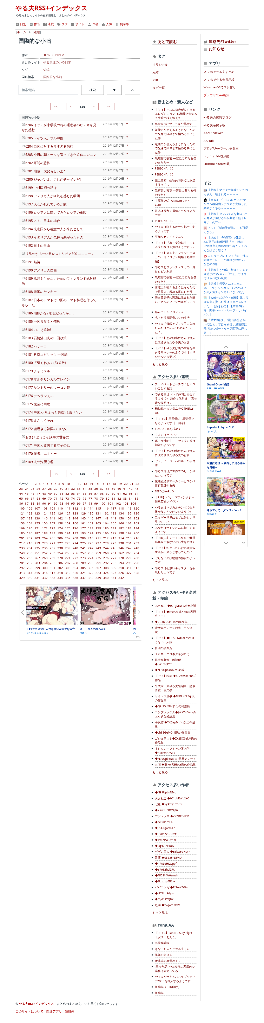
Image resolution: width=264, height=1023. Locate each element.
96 (79, 503)
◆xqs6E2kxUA (164, 846)
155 (37, 523)
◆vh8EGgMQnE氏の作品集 (172, 732)
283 (37, 563)
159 (68, 523)
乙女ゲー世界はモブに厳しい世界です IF (175, 520)
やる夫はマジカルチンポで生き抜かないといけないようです (175, 509)
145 (83, 518)
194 (90, 533)
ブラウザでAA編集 (216, 95)
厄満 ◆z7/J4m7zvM (167, 905)
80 (108, 498)
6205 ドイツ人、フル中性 (44, 138)
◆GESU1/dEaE (164, 822)
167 (129, 523)
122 (29, 513)
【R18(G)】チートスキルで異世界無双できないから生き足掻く (175, 540)
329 (22, 578)
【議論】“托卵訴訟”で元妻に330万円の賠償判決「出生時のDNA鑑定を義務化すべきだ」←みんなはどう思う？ (225, 244)
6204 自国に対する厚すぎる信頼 (49, 146)
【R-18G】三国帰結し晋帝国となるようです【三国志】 (174, 421)
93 (61, 503)
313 (22, 573)
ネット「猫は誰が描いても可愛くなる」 (226, 230)
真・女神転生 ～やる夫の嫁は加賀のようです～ (175, 443)
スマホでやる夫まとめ (219, 72)
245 (113, 548)
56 (90, 493)
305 (83, 568)
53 (73, 493)
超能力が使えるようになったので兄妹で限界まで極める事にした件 (175, 134)
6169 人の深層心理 (39, 462)
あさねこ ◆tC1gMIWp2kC (172, 798)
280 (136, 558)
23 (21, 488)
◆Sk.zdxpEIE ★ (165, 881)
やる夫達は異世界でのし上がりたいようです (175, 473)
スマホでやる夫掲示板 (219, 79)
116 (106, 508)
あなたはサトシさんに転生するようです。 (175, 530)
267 (37, 558)
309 (113, 568)
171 (37, 528)
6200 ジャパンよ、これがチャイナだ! (53, 179)
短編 (46, 70)
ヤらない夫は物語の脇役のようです (175, 560)
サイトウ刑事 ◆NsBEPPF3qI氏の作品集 (175, 698)
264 (136, 553)
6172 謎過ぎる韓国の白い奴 (46, 429)
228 (106, 543)
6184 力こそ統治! (38, 329)
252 (45, 553)
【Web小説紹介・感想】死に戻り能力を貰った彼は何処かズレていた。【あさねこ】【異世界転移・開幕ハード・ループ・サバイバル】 (226, 306)
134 (121, 513)
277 (113, 558)
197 (113, 533)
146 (90, 518)
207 (68, 538)
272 (75, 558)
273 (83, 558)
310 (121, 568)
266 (29, 558)
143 (68, 518)
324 (106, 573)
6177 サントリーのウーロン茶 (47, 387)
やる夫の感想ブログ (217, 117)
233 (22, 548)
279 (129, 558)
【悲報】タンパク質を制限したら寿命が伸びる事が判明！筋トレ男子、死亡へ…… (226, 218)
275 (98, 558)
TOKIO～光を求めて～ (169, 429)
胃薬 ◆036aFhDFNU (168, 857)
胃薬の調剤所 (163, 648)
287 (68, 563)
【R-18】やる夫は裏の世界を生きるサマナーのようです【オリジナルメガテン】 (175, 352)
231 (129, 543)
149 (113, 518)
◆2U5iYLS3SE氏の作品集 (171, 622)
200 (136, 533)
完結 (155, 72)
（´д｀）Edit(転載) (216, 156)
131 (98, 513)
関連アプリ (54, 1011)
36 (96, 488)
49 (50, 493)
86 (21, 503)
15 (97, 483)
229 (113, 543)
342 (121, 578)
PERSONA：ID (164, 168)
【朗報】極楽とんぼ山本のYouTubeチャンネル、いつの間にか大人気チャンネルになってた (225, 288)
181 (113, 528)
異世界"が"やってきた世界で (173, 124)
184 (136, 528)
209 (83, 538)
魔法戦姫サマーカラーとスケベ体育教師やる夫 (175, 483)
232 (136, 543)
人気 (108, 24)
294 (121, 563)
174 (60, 528)
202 (29, 538)
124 (45, 513)
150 (121, 518)
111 (68, 508)
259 (98, 553)
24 (27, 488)
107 (37, 508)
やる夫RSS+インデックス (51, 8)
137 (22, 518)
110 (60, 508)
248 (136, 548)
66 (27, 498)
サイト (79, 24)
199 (129, 533)
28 (50, 488)
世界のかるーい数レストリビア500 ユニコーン (59, 253)
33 (79, 488)
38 (108, 488)
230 (121, 543)
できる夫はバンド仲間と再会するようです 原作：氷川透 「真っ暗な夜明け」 (176, 398)
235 (37, 548)
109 (52, 508)
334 (60, 578)
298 (29, 568)
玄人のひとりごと (166, 435)
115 (98, 508)
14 (91, 483)
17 (108, 483)
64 (136, 493)
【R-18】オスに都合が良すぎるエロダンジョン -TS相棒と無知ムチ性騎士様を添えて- (176, 114)
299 (37, 568)
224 (75, 543)
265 (22, 558)
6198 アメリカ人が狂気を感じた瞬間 (52, 196)
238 (60, 548)
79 (102, 498)
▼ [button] (114, 90)
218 (29, 543)
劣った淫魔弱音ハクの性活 (172, 318)
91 (50, 503)
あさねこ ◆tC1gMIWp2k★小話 (175, 606)
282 (29, 563)
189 (52, 533)
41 (125, 488)
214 (121, 538)
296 (136, 563)
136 (136, 513)
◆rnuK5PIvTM (53, 55)
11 (74, 483)
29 (56, 488)
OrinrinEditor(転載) (217, 164)
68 (38, 498)
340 (106, 578)
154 (29, 523)
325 (113, 573)
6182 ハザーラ (36, 346)
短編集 (159, 993)
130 (90, 513)
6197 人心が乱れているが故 (46, 204)
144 (75, 518)
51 (61, 493)
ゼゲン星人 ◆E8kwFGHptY (172, 851)
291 (98, 563)
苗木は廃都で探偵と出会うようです (175, 213)
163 (98, 523)
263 (129, 553)
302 (60, 568)
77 (90, 498)
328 (136, 573)
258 (90, 553)
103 (125, 503)
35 (90, 488)
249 (22, 553)
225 (83, 543)
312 (136, 568)
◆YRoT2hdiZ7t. (165, 869)
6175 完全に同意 (37, 404)
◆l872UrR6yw (164, 893)
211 (98, 538)
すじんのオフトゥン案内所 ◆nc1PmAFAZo (172, 751)
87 (27, 503)
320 (75, 573)
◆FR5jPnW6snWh (166, 875)
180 (106, 528)
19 (120, 483)
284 (45, 563)
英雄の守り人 (163, 955)
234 (29, 548)
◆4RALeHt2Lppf (166, 863)
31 (67, 488)
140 (45, 518)
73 (67, 498)
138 (29, 518)
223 (68, 543)
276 (106, 558)
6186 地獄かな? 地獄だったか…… (49, 313)
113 (83, 508)
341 (113, 578)
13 (85, 483)
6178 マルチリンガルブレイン (47, 379)
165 (113, 523)
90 (44, 503)
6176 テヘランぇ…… (40, 396)
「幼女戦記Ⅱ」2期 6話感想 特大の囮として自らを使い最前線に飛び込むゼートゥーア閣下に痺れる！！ (225, 326)
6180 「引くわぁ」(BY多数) (45, 362)
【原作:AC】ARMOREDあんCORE (172, 203)
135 (129, 513)
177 (83, 528)
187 (37, 533)
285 (52, 563)
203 (37, 538)
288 (75, 563)
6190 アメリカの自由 (41, 270)
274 (90, 558)
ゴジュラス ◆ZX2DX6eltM (172, 816)
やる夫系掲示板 (214, 125)
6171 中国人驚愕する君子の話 (47, 445)
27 (44, 488)
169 (22, 528)
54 (79, 493)
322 (90, 573)
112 (75, 508)
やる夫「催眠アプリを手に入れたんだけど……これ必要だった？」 (175, 328)
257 (83, 553)
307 (98, 568)
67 (32, 498)
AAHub (209, 141)
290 (90, 563)
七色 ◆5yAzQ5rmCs (168, 804)
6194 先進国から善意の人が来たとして (54, 229)
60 (113, 493)
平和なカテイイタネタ (169, 237)
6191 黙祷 (32, 262)
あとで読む (167, 41)
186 (29, 533)
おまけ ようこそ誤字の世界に (47, 437)
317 (52, 573)
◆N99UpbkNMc (165, 792)
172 (45, 528)
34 (84, 488)
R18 (155, 80)
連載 (50, 24)
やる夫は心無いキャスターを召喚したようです (175, 570)
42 (131, 488)
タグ (64, 24)
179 (98, 528)
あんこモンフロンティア (171, 312)
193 (83, 533)
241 (83, 548)
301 (52, 568)
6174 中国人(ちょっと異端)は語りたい (53, 412)
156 (45, 523)
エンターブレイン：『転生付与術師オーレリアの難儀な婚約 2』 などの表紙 (226, 260)
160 (75, 523)
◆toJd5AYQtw (164, 899)
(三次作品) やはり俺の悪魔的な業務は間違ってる (175, 969)
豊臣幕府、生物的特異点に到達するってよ (175, 182)
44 (21, 493)
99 (96, 503)
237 (52, 548)
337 (83, 578)
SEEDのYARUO (164, 491)
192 (75, 533)
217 (22, 543)
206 (60, 538)
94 (67, 503)
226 (90, 543)
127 (68, 513)
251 (37, 553)
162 (90, 523)
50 (56, 493)
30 (61, 488)
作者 (94, 24)
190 (60, 533)
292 (106, 563)
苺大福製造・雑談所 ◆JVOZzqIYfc (168, 662)
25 (32, 488)
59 (108, 493)
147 (98, 518)
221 (52, 543)
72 (61, 498)
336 (75, 578)
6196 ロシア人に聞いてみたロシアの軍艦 (55, 212)
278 (121, 558)
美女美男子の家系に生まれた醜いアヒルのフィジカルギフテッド (175, 302)
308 (106, 568)
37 (102, 488)
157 (52, 523)
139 (37, 518)
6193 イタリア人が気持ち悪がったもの (54, 237)
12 (79, 483)
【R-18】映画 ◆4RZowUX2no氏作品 (175, 678)
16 (103, 483)
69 (44, 498)
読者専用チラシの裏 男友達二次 (175, 630)
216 (136, 538)
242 (90, 548)
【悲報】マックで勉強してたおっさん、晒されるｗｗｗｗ (226, 192)
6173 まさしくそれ (39, 420)
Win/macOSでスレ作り (220, 87)
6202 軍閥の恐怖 (37, 163)
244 (106, 548)
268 (45, 558)
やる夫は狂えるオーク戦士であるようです (175, 229)
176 (75, 528)
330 (29, 578)
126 (60, 513)
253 (52, 553)
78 (96, 498)
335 (68, 578)
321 (83, 573)
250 (29, 553)
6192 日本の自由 (37, 245)
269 (52, 558)
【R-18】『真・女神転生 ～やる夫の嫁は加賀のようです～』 (175, 245)
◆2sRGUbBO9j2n (166, 810)
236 (45, 548)
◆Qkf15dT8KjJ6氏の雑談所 (172, 706)
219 (37, 543)
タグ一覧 (158, 87)
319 (68, 573)
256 (75, 553)
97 (84, 503)
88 (32, 503)
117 (113, 508)
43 (136, 488)
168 (136, 523)
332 (45, 578)
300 (45, 568)
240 (75, 548)
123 (37, 513)
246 (121, 548)
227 (98, 543)
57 (96, 493)
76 (84, 498)
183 (129, 528)
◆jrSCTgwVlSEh (165, 828)
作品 (36, 24)
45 (27, 493)
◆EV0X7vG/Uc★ (166, 834)
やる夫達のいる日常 (57, 62)
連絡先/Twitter (222, 41)
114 (90, 508)
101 (110, 503)
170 (29, 528)
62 (125, 493)
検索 (93, 90)
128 (75, 513)
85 (136, 498)
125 (52, 513)
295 (129, 563)
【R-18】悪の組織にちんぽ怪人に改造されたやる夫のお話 (175, 340)
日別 (22, 24)
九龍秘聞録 (162, 943)
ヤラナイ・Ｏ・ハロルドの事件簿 (175, 463)
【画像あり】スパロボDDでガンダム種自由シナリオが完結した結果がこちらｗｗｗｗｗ (225, 204)
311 (129, 568)
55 (84, 493)
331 (37, 578)
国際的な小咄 (52, 77)
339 (98, 578)
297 (22, 568)
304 (75, 568)
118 (121, 508)
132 (106, 513)
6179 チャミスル (37, 371)
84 (131, 498)
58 (102, 493)
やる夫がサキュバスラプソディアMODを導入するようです (175, 979)
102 (118, 503)
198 (121, 533)
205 (52, 538)
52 (67, 493)
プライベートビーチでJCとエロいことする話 (175, 386)
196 (106, 533)
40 (119, 488)
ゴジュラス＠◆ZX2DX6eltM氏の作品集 (176, 740)
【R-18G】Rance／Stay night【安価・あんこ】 (173, 935)
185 (22, 533)
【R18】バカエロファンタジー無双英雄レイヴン (174, 499)
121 (22, 513)
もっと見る (160, 364)
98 (90, 503)
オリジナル (160, 64)
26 (38, 488)
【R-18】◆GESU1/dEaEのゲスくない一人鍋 (174, 640)
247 (129, 548)
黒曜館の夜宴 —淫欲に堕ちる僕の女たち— (175, 160)
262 (121, 553)
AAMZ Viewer (213, 133)
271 (68, 558)
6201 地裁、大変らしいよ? (45, 171)
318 (60, 573)
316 (45, 573)
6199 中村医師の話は (41, 187)
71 (56, 498)
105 (22, 508)
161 (83, 523)
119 (129, 508)
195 (98, 533)
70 (50, 498)
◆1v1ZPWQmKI (165, 840)
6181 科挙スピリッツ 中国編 (46, 354)
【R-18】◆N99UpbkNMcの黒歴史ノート (175, 614)
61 (119, 493)
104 (133, 503)
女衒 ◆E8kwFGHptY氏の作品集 (175, 764)
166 (121, 523)
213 (113, 538)
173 (52, 528)
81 (113, 498)
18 (114, 483)
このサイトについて (29, 1011)
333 (52, 578)
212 (106, 538)
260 (106, 553)
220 (45, 543)
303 (68, 568)
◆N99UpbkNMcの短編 (169, 670)
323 (98, 573)
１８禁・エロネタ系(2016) (172, 654)
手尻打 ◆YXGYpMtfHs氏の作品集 (175, 724)
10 (68, 483)
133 (113, 513)
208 (75, 538)
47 (38, 493)
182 (121, 528)
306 (90, 568)
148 (106, 518)
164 (106, 523)
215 (129, 538)
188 (45, 533)
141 (52, 518)
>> (109, 106)
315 (37, 573)
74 (73, 498)
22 (137, 483)
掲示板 (124, 24)
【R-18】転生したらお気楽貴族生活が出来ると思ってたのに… (175, 550)
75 (79, 498)
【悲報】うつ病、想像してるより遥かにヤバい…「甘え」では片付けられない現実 (226, 274)
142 (60, 518)
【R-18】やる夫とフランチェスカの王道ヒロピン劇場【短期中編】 (175, 257)
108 (45, 508)
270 (60, 558)
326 (121, 573)
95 (73, 503)
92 (56, 503)
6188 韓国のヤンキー (41, 291)
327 (129, 573)
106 (29, 508)
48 (44, 493)
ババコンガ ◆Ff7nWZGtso (172, 887)
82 (119, 498)
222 (60, 543)
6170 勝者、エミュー (41, 453)
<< (56, 106)
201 (22, 538)
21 (131, 483)
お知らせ (216, 48)
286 (60, 563)
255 (68, 553)
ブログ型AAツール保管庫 (221, 148)
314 (29, 573)
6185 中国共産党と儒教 (42, 321)
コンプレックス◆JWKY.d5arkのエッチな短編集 (175, 714)
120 (136, 508)
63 (131, 493)
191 (68, 533)
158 (60, 523)
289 (83, 563)
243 (98, 548)
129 (83, 513)
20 (126, 483)
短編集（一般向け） (168, 987)
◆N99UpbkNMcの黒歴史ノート (175, 759)
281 (22, 563)
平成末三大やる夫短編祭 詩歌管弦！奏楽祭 (175, 688)
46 (32, 493)
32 (73, 488)
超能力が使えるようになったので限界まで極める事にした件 (175, 289)
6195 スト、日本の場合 (42, 220)
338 (90, 578)
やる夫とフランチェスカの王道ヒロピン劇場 (175, 269)
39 (113, 488)
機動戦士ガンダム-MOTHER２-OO (174, 411)
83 (125, 498)
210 (90, 538)
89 (38, 503)
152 (136, 518)
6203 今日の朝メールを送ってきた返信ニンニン (60, 154)
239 (68, 548)
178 (90, 528)
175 (68, 528)
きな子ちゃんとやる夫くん (172, 949)
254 (60, 553)
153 (22, 523)
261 (113, 553)
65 (21, 498)
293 (113, 563)
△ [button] (132, 90)
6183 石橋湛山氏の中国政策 (46, 338)
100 (103, 503)
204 (45, 538)
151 (129, 518)
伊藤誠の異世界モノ (168, 961)
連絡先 (69, 1011)
